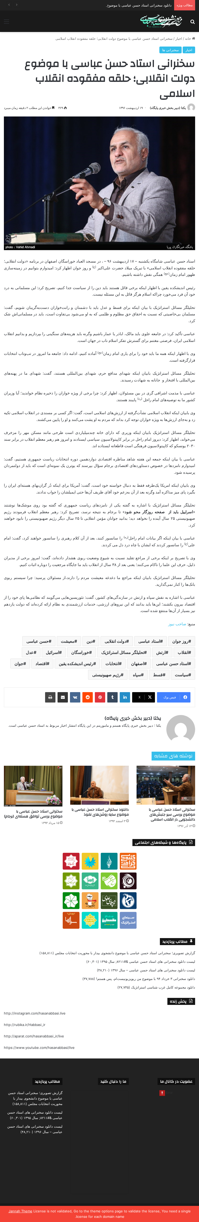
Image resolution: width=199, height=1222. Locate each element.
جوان (19, 663)
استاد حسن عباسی (172, 663)
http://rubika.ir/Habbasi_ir (24, 1025)
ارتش (161, 652)
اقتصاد (41, 663)
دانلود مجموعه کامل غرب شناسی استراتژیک (163, 987)
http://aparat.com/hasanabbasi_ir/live (34, 1036)
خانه (188, 38)
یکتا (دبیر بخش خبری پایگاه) (168, 108)
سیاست (181, 674)
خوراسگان (80, 652)
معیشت (67, 641)
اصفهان (137, 663)
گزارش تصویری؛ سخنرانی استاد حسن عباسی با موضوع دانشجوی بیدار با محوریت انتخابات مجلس (125, 953)
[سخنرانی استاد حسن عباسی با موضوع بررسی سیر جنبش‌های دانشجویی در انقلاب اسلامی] (166, 785)
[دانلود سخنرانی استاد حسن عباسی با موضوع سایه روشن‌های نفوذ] (99, 785)
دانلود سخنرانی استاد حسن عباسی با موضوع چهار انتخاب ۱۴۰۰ (126, 5)
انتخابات (112, 663)
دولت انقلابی (115, 641)
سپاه (137, 674)
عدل (30, 652)
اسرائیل (52, 652)
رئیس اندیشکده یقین (76, 663)
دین (90, 641)
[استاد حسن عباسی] (161, 21)
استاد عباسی (149, 641)
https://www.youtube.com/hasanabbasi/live (39, 1047)
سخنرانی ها (170, 50)
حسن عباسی (37, 641)
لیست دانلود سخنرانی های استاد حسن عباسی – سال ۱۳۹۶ (153, 970)
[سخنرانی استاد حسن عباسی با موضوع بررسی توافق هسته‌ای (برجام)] (33, 786)
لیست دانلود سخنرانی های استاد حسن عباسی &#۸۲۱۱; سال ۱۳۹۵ (147, 961)
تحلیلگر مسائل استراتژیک (122, 652)
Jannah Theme (20, 1211)
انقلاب (183, 652)
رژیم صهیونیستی (106, 674)
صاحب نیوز (177, 623)
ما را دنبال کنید (113, 1081)
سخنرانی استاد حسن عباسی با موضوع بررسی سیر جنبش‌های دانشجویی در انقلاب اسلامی (172, 814)
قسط (158, 674)
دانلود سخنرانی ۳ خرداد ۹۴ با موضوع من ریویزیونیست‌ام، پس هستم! (145, 979)
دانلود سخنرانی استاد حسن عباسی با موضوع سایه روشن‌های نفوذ (100, 812)
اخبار (178, 38)
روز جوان (180, 641)
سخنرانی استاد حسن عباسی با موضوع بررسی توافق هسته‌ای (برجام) (33, 814)
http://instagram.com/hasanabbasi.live (35, 1013)
